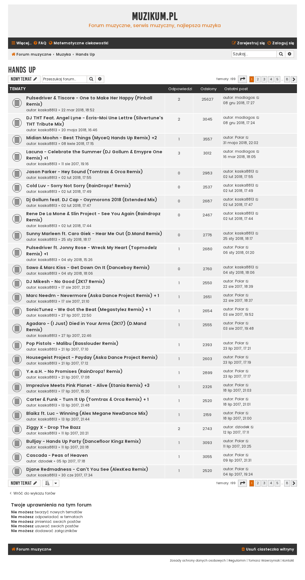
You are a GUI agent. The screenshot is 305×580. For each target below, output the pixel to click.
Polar (239, 137)
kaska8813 (47, 109)
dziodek (242, 426)
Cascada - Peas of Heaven (57, 455)
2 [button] (258, 79)
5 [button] (277, 79)
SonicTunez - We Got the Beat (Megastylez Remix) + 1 (88, 309)
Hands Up (22, 69)
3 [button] (264, 79)
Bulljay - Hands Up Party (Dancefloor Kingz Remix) (83, 441)
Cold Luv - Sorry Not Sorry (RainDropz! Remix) (78, 186)
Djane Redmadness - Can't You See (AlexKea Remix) (87, 469)
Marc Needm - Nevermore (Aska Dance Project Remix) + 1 (92, 295)
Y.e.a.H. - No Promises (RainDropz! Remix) (74, 371)
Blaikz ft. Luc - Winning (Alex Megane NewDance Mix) (87, 413)
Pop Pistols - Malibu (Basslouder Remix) (72, 343)
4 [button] (271, 79)
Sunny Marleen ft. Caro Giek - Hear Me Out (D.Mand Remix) (94, 234)
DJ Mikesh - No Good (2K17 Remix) (65, 281)
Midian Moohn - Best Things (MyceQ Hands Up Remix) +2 (91, 138)
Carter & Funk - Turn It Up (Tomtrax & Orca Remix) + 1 (87, 399)
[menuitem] (39, 43)
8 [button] (287, 79)
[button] (242, 79)
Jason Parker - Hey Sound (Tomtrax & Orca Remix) (84, 172)
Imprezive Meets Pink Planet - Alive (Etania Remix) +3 (88, 385)
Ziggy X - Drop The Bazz (53, 427)
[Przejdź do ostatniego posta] (258, 97)
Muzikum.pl (155, 16)
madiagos (245, 97)
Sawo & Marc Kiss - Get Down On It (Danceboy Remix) (88, 268)
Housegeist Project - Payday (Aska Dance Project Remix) (92, 357)
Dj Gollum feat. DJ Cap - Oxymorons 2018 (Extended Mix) (91, 200)
